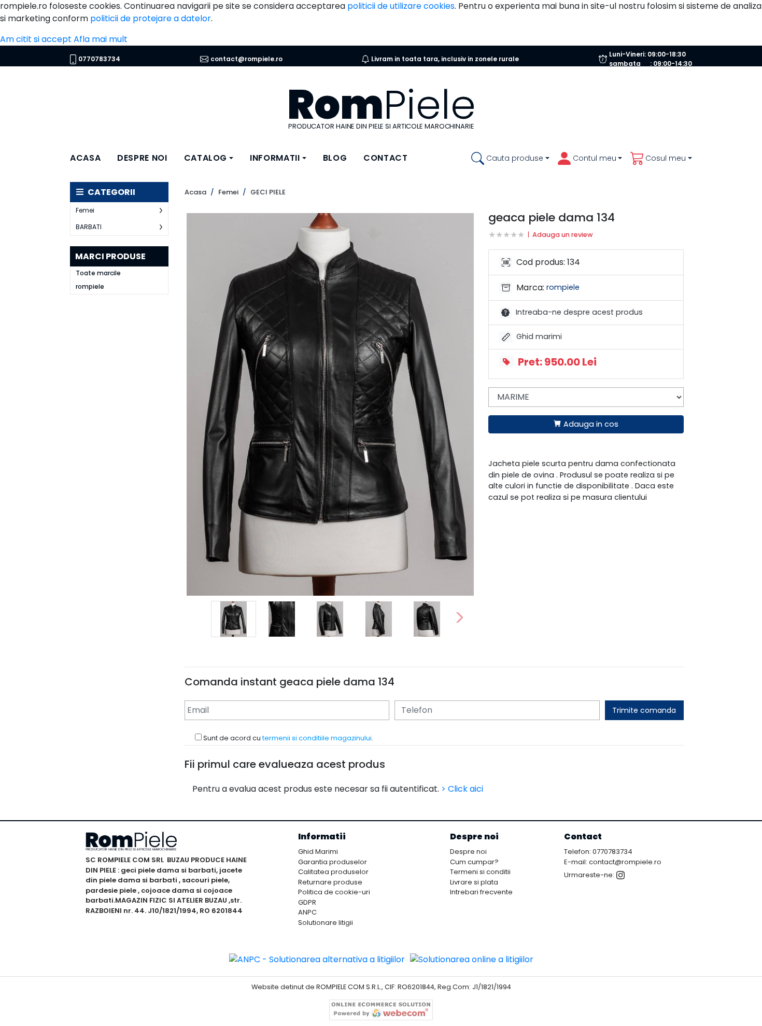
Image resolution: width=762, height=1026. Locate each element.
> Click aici (462, 789)
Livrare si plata (474, 882)
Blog (335, 158)
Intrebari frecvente (481, 892)
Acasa (85, 158)
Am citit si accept (36, 39)
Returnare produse (330, 882)
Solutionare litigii (325, 922)
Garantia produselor (332, 862)
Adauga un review (562, 234)
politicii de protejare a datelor (150, 18)
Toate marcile (98, 273)
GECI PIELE (268, 192)
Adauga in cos (589, 424)
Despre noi (142, 158)
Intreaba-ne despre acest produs (579, 312)
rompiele (90, 286)
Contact (385, 158)
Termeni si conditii (480, 872)
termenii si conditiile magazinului (317, 738)
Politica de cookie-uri (334, 892)
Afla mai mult (101, 39)
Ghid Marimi (318, 851)
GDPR (307, 902)
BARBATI (89, 226)
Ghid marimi (540, 336)
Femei (85, 210)
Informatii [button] (275, 158)
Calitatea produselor (333, 872)
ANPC (307, 912)
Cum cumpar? (474, 862)
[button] (510, 158)
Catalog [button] (205, 158)
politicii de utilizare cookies (401, 6)
